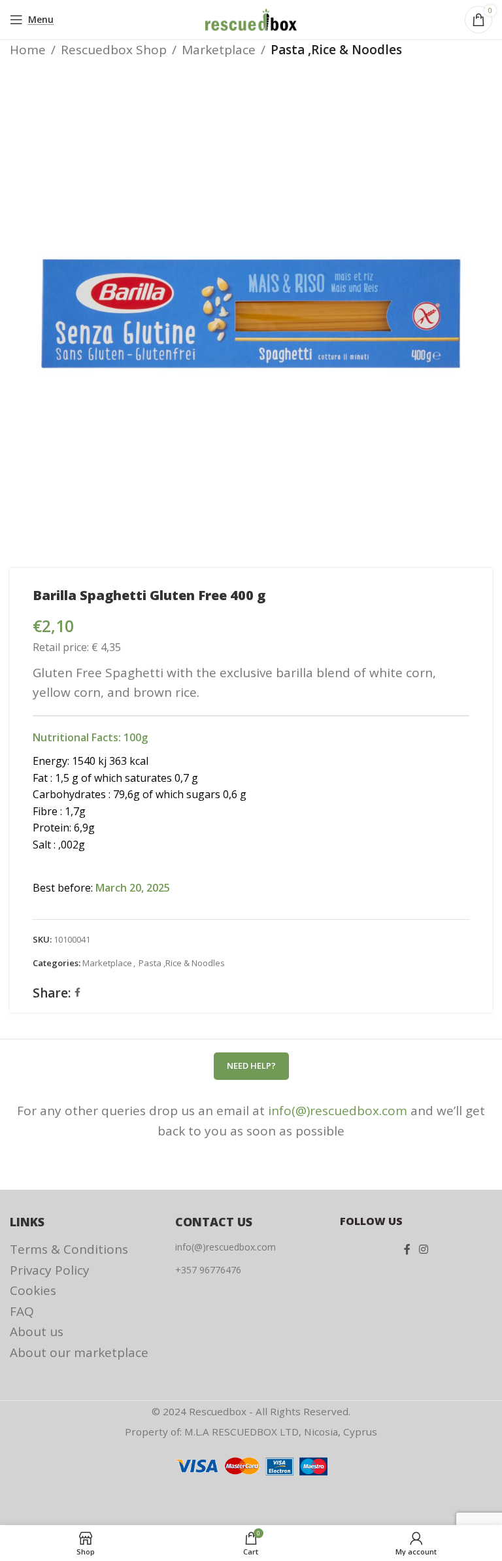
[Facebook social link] (77, 992)
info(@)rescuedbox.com (337, 1110)
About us (36, 1331)
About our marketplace (79, 1352)
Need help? (251, 1065)
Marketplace (219, 49)
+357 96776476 (208, 1270)
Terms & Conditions (69, 1249)
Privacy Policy (50, 1270)
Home (28, 49)
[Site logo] (251, 18)
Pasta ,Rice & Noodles (336, 49)
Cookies (33, 1290)
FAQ (22, 1311)
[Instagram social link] (424, 1249)
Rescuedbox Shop (114, 49)
